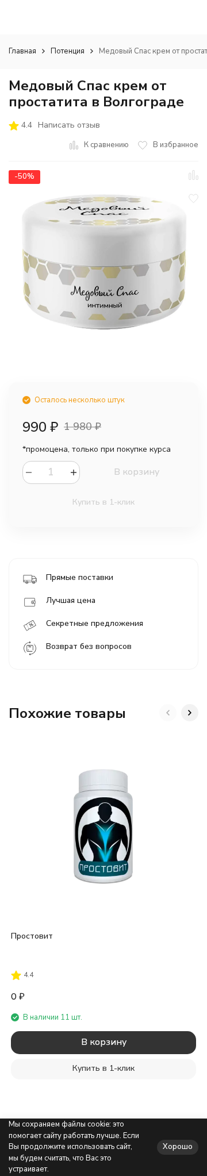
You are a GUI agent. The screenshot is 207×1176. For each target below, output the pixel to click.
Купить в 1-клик (103, 502)
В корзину (136, 472)
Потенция (68, 51)
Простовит (32, 936)
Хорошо (178, 1147)
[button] (168, 712)
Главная (22, 51)
